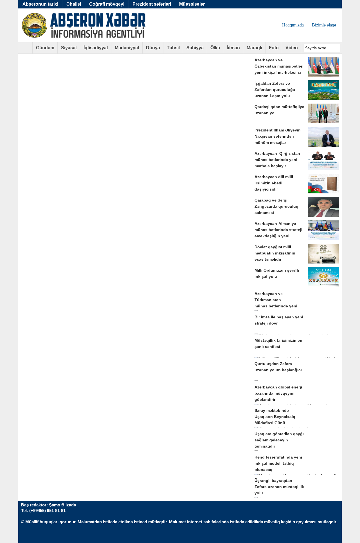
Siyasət (69, 47)
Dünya (153, 47)
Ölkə (215, 47)
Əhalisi (73, 4)
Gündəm (45, 47)
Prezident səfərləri (151, 4)
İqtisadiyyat (96, 47)
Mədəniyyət (127, 47)
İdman (233, 47)
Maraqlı (254, 47)
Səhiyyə (195, 47)
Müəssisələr (192, 4)
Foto (274, 47)
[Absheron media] (25, 49)
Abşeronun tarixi (40, 4)
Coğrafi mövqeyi (106, 4)
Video (291, 47)
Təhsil (173, 47)
